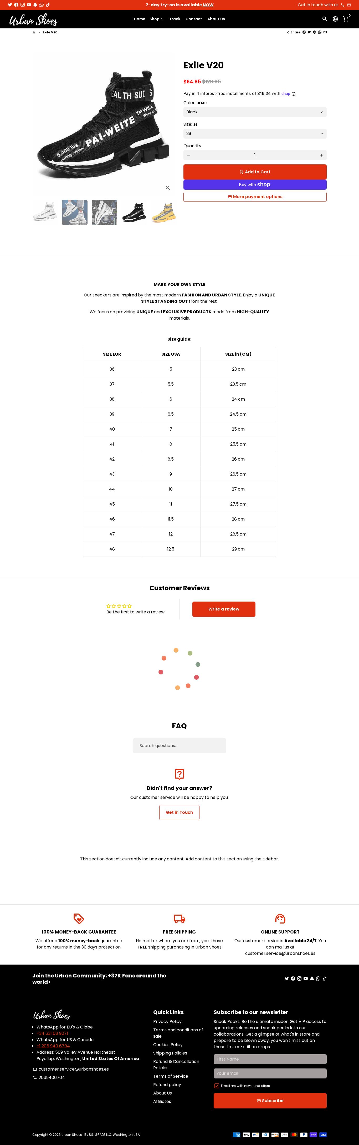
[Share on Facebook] (304, 32)
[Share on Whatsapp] (319, 32)
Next (168, 124)
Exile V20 (50, 32)
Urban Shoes (71, 1134)
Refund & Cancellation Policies (176, 1064)
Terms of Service (170, 1076)
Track (174, 19)
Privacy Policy (167, 1021)
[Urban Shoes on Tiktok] (48, 5)
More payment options (258, 197)
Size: (190, 124)
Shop (157, 19)
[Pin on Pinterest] (314, 32)
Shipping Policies (170, 1053)
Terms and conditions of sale (178, 1033)
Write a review (223, 609)
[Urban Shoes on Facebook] (16, 5)
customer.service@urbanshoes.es (71, 1069)
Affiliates (162, 1101)
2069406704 (49, 1078)
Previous (39, 124)
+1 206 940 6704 (53, 1046)
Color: (195, 103)
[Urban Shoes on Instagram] (22, 5)
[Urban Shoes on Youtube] (29, 5)
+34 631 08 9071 (52, 1033)
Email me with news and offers (245, 1085)
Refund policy (167, 1085)
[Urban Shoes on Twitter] (10, 5)
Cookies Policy (168, 1045)
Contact (194, 19)
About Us (216, 19)
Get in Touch (179, 812)
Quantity (192, 146)
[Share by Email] (325, 32)
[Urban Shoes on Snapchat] (35, 5)
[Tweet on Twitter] (309, 32)
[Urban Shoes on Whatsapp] (41, 5)
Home (139, 19)
